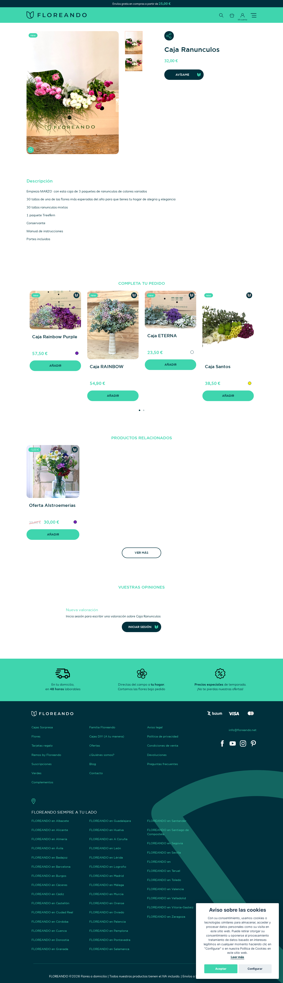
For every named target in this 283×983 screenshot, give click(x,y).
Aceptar (220, 968)
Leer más (237, 957)
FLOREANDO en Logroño (107, 866)
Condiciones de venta (162, 745)
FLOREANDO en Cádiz (47, 893)
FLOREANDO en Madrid (106, 875)
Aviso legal (155, 727)
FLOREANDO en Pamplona (108, 930)
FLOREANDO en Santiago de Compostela (168, 832)
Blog (92, 763)
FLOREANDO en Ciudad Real (52, 912)
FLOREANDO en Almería (49, 839)
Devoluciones (157, 754)
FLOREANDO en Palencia (107, 921)
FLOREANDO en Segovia (165, 843)
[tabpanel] (55, 335)
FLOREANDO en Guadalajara (110, 820)
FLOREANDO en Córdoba (49, 921)
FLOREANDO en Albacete (50, 820)
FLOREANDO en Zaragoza (166, 916)
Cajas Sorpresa (42, 727)
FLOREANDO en (159, 861)
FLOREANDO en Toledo (164, 879)
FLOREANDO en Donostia (50, 939)
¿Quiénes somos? (101, 754)
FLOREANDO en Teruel (163, 870)
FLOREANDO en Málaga (106, 884)
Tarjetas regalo (42, 745)
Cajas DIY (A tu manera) (106, 736)
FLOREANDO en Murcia (106, 893)
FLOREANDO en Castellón (50, 903)
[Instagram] (243, 743)
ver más (141, 552)
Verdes (36, 773)
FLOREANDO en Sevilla (164, 852)
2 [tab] (143, 407)
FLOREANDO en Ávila (47, 848)
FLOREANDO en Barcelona (50, 866)
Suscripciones (41, 763)
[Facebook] (222, 743)
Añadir (55, 365)
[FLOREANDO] (57, 15)
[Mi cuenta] (242, 15)
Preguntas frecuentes (162, 763)
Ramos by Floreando (46, 754)
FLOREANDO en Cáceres (49, 884)
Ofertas (94, 745)
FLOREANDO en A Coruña (108, 839)
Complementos (42, 782)
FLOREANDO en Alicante (49, 829)
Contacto (96, 773)
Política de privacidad (162, 736)
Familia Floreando (102, 727)
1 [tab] (138, 407)
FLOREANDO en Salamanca (109, 948)
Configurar (255, 968)
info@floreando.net (242, 729)
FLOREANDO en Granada (49, 948)
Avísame (182, 74)
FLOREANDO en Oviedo (106, 912)
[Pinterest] (253, 743)
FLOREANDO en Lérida (106, 857)
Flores (35, 736)
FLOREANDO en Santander (166, 820)
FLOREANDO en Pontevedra (109, 939)
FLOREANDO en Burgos (48, 875)
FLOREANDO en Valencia (165, 889)
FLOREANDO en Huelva (106, 829)
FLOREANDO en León (105, 848)
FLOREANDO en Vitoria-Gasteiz (170, 907)
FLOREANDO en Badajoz (49, 857)
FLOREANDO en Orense (106, 903)
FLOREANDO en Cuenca (49, 930)
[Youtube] (233, 743)
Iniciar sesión (139, 626)
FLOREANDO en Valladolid (166, 898)
